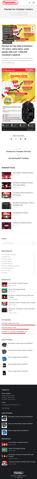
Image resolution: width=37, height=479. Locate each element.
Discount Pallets (7, 43)
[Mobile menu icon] (33, 2)
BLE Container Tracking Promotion (23, 173)
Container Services (8, 36)
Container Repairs (7, 33)
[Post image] (6, 175)
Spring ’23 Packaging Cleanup (17, 289)
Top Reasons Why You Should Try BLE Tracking (23, 194)
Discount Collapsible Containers (11, 38)
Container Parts (7, 28)
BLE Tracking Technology (9, 26)
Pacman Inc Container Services (22, 223)
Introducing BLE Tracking (20, 213)
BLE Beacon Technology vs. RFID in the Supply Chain (23, 204)
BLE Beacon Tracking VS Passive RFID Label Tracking (23, 184)
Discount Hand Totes (8, 40)
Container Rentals (7, 31)
